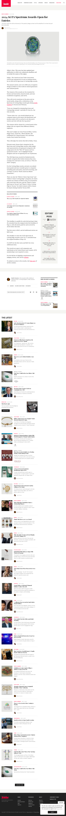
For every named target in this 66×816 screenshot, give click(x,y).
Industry (20, 2)
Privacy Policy (36, 812)
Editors (15, 321)
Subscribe (58, 2)
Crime (15, 600)
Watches (16, 386)
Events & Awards (5, 14)
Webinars (30, 800)
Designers (28, 286)
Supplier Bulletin (17, 766)
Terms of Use (29, 812)
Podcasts (16, 433)
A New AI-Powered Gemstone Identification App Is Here (21, 469)
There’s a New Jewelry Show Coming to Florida (24, 704)
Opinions (40, 2)
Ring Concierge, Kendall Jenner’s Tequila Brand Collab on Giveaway (24, 652)
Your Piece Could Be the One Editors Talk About (24, 374)
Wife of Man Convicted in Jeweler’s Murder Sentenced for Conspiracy (24, 735)
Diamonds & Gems (28, 2)
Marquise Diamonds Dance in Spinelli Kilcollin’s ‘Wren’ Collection (23, 687)
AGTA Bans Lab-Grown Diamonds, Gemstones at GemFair (18, 206)
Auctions (16, 483)
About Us (41, 800)
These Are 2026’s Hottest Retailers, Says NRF (24, 357)
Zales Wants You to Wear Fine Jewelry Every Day (24, 569)
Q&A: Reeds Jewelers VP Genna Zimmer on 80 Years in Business (24, 323)
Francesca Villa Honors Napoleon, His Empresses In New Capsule (23, 340)
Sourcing (16, 583)
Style (35, 2)
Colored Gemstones (20, 286)
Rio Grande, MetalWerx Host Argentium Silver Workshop (46, 285)
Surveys (15, 354)
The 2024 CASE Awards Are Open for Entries (18, 198)
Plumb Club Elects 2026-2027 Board (23, 519)
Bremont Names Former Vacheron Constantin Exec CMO (22, 389)
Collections (16, 338)
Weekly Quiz (30, 801)
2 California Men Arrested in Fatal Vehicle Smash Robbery (49, 252)
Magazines (52, 2)
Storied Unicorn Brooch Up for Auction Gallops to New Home (23, 486)
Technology (16, 467)
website (26, 257)
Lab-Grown (9, 203)
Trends (15, 749)
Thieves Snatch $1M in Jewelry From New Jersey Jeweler (24, 636)
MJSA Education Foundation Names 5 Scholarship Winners (23, 503)
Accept (52, 812)
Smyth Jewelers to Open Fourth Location (24, 720)
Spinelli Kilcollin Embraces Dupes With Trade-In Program (49, 244)
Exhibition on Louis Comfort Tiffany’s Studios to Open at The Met (23, 668)
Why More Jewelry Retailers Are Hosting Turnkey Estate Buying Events (24, 452)
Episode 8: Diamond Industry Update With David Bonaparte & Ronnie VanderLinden (49, 226)
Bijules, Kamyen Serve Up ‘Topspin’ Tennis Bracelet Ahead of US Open (24, 419)
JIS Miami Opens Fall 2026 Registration (46, 304)
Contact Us (41, 801)
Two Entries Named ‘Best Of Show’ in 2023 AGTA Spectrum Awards (17, 214)
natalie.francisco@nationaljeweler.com (11, 28)
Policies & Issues (17, 549)
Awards (12, 286)
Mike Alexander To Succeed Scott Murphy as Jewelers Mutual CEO (49, 236)
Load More (19, 785)
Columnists (16, 617)
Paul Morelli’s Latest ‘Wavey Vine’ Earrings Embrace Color (24, 752)
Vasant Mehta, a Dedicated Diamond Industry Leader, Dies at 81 (23, 586)
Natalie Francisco (7, 27)
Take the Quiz (5, 410)
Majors (15, 517)
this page (32, 261)
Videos (46, 2)
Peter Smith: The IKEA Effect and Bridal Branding (49, 259)
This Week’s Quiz (6, 404)
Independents (17, 718)
